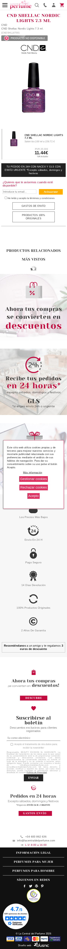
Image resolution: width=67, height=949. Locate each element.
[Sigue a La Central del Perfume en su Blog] (36, 886)
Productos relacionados (33, 251)
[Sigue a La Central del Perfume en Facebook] (24, 886)
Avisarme (51, 191)
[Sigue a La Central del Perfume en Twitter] (30, 886)
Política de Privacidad (37, 772)
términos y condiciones (42, 198)
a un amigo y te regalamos (33, 647)
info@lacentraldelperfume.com (36, 840)
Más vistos (33, 259)
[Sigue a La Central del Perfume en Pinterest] (42, 886)
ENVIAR (33, 777)
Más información (32, 472)
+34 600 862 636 (36, 836)
